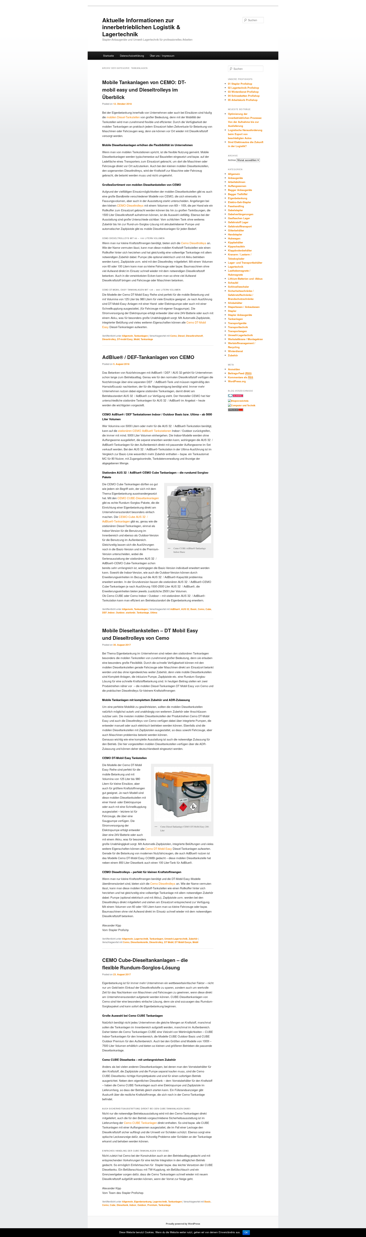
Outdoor (120, 612)
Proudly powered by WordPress (183, 1223)
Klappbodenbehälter (240, 250)
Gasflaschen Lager (239, 218)
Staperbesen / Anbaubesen (244, 307)
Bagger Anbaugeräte (240, 190)
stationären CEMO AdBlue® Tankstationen (144, 431)
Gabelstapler (235, 210)
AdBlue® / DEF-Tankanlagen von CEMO (148, 357)
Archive (232, 160)
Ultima (153, 612)
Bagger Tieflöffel (237, 194)
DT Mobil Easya (183, 942)
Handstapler (235, 234)
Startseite (108, 55)
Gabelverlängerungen (240, 214)
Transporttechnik (238, 327)
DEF (104, 612)
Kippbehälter (235, 242)
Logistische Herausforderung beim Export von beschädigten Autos (245, 134)
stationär (131, 612)
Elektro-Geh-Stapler (239, 202)
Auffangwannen (237, 186)
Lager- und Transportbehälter (245, 262)
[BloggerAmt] (238, 400)
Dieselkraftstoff (194, 335)
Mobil (137, 339)
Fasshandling (236, 206)
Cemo (173, 335)
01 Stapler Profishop (240, 83)
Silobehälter (235, 303)
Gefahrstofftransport (240, 226)
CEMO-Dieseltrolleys (130, 205)
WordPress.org (237, 381)
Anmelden (234, 369)
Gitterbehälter (236, 230)
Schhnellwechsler (238, 286)
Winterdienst (235, 351)
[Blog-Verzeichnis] (235, 396)
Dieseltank (122, 1205)
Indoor (111, 612)
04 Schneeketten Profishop (244, 95)
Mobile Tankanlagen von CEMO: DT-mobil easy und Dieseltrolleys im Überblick (144, 90)
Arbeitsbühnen (236, 182)
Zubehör (193, 938)
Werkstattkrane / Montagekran (245, 339)
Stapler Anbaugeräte (240, 315)
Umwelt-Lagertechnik (176, 938)
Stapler (232, 311)
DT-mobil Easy (125, 339)
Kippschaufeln (236, 246)
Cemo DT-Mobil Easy (158, 849)
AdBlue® (175, 609)
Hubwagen (234, 238)
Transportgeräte (237, 323)
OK (246, 1232)
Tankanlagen (141, 335)
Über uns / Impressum (162, 55)
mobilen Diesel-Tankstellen (123, 117)
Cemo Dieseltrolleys (193, 243)
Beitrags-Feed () (240, 373)
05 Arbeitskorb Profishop (243, 100)
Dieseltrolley (109, 339)
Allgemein (127, 335)
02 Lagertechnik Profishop (243, 87)
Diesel (181, 335)
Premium (152, 1205)
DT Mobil (168, 942)
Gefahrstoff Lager (238, 222)
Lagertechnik (141, 938)
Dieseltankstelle (139, 942)
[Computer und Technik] (241, 405)
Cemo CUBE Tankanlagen (140, 1123)
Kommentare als (240, 377)
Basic (193, 609)
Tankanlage (147, 339)
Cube (208, 609)
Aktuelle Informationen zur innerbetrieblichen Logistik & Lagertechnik (141, 27)
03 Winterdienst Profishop (243, 91)
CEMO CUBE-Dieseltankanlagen (138, 498)
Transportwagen (237, 331)
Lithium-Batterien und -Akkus (245, 278)
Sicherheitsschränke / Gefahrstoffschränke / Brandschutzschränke (241, 295)
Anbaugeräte (235, 178)
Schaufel (233, 282)
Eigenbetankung (143, 1201)
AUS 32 (185, 609)
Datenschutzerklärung (132, 55)
